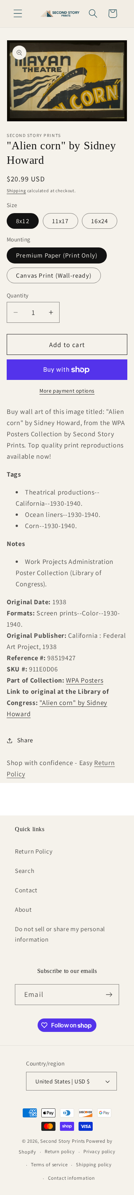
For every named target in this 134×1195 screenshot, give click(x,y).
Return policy (60, 1151)
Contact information (71, 1178)
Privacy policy (99, 1151)
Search (24, 871)
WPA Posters (84, 680)
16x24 (99, 221)
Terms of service (49, 1164)
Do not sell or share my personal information (60, 934)
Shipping (16, 190)
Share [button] (25, 740)
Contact (26, 890)
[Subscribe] (109, 994)
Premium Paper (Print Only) (57, 255)
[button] (18, 14)
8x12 (22, 221)
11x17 (60, 221)
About (23, 909)
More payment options (67, 390)
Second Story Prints (62, 1141)
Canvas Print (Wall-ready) (54, 275)
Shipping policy (94, 1164)
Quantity (18, 295)
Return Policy (33, 851)
